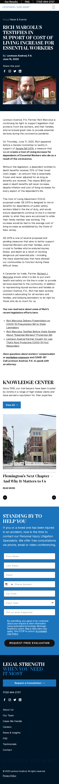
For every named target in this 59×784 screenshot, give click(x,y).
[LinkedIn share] (20, 71)
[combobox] (8, 584)
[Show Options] (52, 603)
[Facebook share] (4, 71)
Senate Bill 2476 (25, 148)
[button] (53, 7)
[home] (16, 7)
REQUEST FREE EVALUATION (29, 643)
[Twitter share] (15, 71)
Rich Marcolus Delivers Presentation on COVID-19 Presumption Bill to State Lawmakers (28, 324)
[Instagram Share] (9, 71)
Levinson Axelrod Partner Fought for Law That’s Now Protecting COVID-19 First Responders (29, 342)
